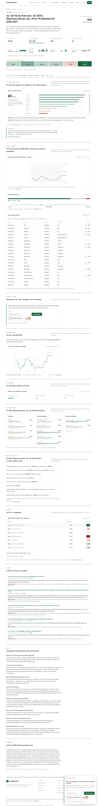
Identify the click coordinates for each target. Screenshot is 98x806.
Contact (59, 790)
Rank (16, 75)
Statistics (37, 75)
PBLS (9, 536)
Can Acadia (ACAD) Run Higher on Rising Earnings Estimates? (24, 631)
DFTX (9, 547)
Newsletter (71, 2)
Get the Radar (37, 314)
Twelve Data (18, 189)
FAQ (51, 75)
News (47, 75)
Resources (63, 2)
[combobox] (39, 2)
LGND (9, 544)
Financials (30, 75)
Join (89, 2)
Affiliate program (61, 793)
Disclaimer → (37, 801)
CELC (9, 540)
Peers (42, 75)
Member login (60, 788)
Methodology (41, 785)
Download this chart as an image (13, 374)
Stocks (14, 9)
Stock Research (55, 2)
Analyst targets (22, 75)
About (77, 2)
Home (9, 9)
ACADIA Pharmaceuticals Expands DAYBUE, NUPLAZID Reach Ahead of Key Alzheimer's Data (34, 605)
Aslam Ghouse (16, 124)
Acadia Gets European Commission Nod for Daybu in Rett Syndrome (26, 576)
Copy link (58, 466)
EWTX (9, 532)
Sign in (83, 2)
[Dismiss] (93, 778)
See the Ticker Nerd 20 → (14, 136)
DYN (9, 529)
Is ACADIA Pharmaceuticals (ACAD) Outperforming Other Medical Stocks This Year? (30, 619)
